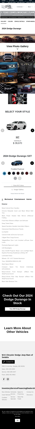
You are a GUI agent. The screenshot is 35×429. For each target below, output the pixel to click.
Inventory (6, 388)
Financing (22, 388)
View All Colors (18, 185)
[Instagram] (8, 379)
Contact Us (9, 362)
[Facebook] (4, 379)
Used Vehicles (6, 395)
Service (14, 388)
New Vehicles (6, 392)
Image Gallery (18, 189)
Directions (30, 395)
